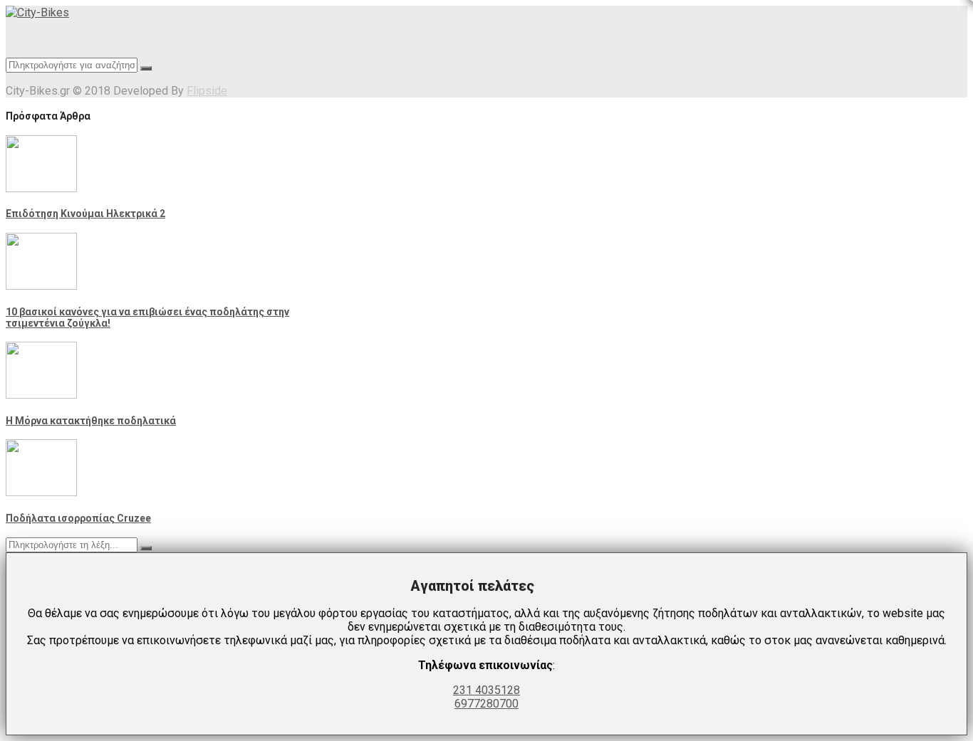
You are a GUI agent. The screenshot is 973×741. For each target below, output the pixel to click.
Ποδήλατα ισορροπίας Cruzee (78, 518)
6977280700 (486, 703)
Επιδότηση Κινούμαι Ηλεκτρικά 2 (85, 213)
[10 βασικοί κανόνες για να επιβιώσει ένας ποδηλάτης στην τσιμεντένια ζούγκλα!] (41, 286)
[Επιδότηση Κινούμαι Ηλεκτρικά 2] (41, 188)
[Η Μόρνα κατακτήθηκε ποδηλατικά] (41, 394)
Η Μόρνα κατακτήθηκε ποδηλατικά (91, 420)
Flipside (207, 91)
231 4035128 (486, 690)
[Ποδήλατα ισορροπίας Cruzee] (41, 492)
